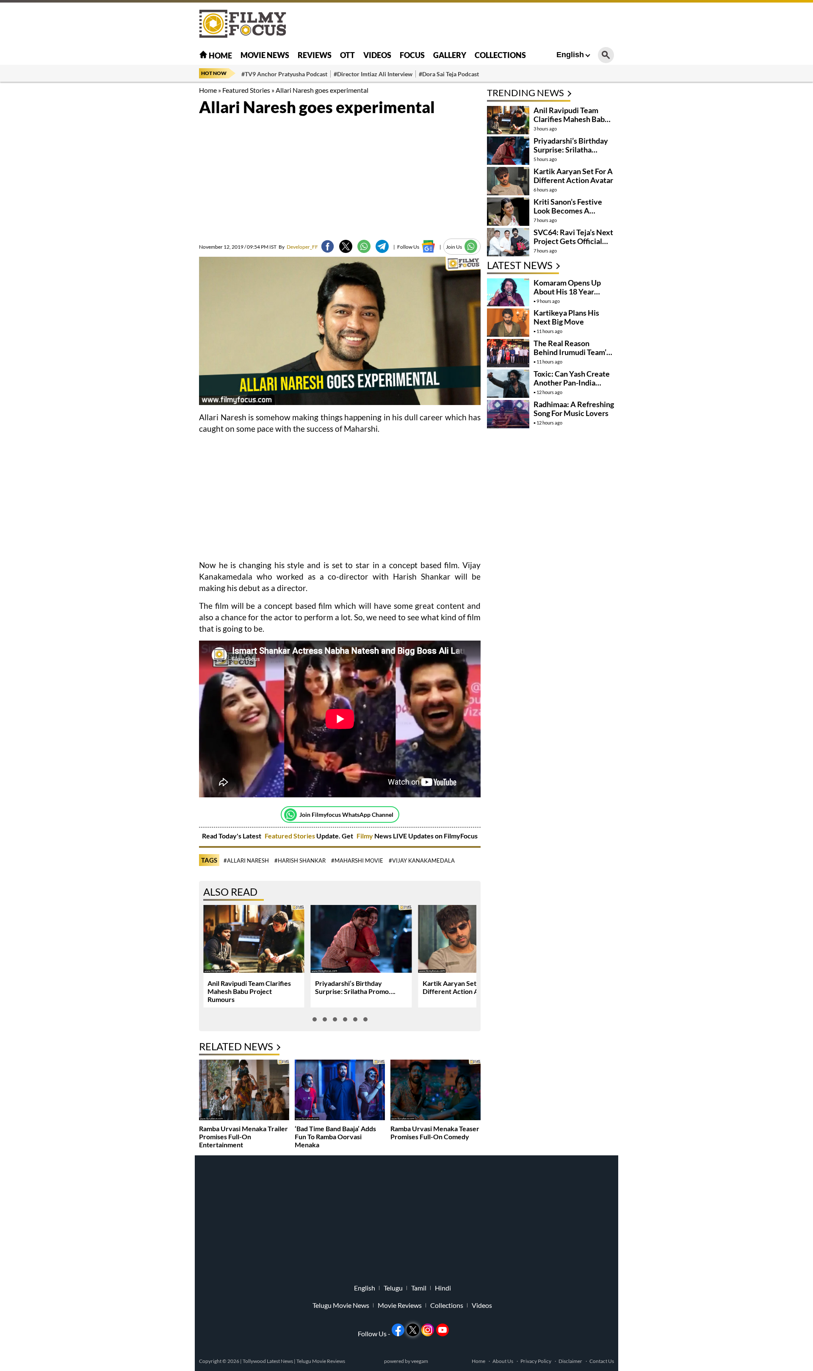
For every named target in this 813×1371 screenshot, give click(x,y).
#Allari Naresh (246, 860)
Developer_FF (298, 247)
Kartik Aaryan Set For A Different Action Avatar (458, 987)
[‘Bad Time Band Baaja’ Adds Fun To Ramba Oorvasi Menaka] (340, 1091)
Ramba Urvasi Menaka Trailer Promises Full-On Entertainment (243, 1136)
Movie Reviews (400, 1305)
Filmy (365, 836)
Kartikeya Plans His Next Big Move (566, 317)
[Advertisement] (152, 212)
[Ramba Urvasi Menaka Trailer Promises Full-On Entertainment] (244, 1091)
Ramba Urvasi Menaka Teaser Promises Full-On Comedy (434, 1132)
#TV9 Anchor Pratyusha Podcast (284, 74)
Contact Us (601, 1361)
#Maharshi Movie (357, 860)
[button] (314, 1019)
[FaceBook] (327, 246)
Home (219, 55)
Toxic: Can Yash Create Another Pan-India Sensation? (572, 382)
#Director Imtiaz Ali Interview (373, 74)
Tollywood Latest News (268, 1361)
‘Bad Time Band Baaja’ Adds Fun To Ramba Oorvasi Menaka (335, 1136)
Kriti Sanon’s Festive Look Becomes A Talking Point (568, 210)
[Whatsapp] (290, 814)
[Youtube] (442, 1330)
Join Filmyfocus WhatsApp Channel (346, 814)
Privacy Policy (535, 1361)
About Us (502, 1361)
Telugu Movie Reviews (320, 1361)
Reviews (315, 55)
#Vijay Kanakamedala (422, 860)
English (570, 54)
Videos (377, 55)
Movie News (265, 55)
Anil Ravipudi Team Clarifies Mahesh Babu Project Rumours (249, 991)
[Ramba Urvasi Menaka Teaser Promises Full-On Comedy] (435, 1091)
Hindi (443, 1288)
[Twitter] (345, 246)
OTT (347, 55)
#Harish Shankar (300, 860)
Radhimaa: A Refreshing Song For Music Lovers (574, 409)
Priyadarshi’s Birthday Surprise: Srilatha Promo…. (355, 987)
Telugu (393, 1288)
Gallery (449, 55)
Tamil (418, 1288)
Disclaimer (570, 1361)
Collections (500, 55)
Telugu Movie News (340, 1305)
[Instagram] (427, 1330)
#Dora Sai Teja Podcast (449, 74)
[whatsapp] (364, 246)
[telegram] (382, 246)
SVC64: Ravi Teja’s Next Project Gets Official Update (573, 241)
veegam (419, 1361)
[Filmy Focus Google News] (428, 246)
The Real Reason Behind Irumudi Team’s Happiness (572, 352)
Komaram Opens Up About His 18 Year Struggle (567, 291)
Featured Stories (246, 90)
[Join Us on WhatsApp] (471, 246)
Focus (412, 55)
